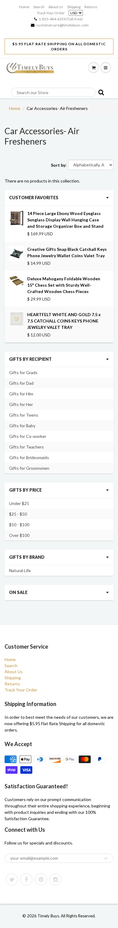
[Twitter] (12, 879)
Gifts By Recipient (30, 359)
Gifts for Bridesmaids (29, 457)
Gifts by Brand (26, 557)
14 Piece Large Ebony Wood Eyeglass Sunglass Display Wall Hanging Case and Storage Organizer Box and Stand (65, 220)
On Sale (18, 592)
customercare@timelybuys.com (62, 25)
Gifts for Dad (21, 383)
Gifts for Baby (22, 425)
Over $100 (19, 535)
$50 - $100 (19, 524)
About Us (55, 7)
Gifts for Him (21, 393)
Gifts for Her (21, 404)
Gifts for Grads (23, 372)
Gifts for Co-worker (27, 436)
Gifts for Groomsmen (29, 468)
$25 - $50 (18, 514)
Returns (90, 7)
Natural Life (20, 570)
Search (38, 7)
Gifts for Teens (23, 415)
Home (24, 7)
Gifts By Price (25, 490)
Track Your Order (51, 13)
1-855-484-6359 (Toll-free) (61, 19)
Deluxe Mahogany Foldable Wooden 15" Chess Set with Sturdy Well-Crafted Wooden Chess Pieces (63, 285)
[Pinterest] (41, 879)
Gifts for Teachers (26, 446)
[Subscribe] (106, 858)
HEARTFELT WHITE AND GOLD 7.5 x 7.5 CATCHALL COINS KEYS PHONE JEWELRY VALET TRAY (64, 321)
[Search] (100, 92)
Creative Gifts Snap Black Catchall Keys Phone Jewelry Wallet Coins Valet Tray (67, 252)
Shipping (73, 7)
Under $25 (19, 503)
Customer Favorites (33, 197)
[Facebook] (26, 879)
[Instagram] (55, 879)
